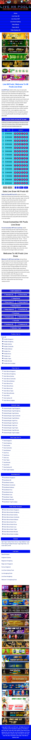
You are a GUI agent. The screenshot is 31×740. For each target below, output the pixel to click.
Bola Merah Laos (7, 494)
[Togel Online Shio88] (15, 714)
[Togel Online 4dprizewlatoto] (15, 644)
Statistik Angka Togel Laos (10, 425)
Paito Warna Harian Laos (9, 527)
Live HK (9, 545)
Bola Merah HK (7, 480)
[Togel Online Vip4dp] (15, 672)
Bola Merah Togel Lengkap (10, 502)
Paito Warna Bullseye (9, 381)
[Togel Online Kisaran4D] (15, 57)
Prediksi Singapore (8, 339)
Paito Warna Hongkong (9, 374)
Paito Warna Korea (8, 386)
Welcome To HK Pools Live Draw (10, 259)
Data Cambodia (7, 448)
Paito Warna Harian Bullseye (10, 519)
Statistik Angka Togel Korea (10, 423)
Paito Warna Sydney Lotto (11, 733)
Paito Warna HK (7, 728)
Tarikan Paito (10, 541)
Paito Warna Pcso (8, 383)
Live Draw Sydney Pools (8, 570)
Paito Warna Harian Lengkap (10, 534)
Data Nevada (6, 462)
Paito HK (4, 337)
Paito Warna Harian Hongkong (11, 512)
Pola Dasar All (23, 309)
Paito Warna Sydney (8, 376)
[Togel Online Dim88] (15, 43)
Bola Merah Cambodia (9, 485)
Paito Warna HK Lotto (23, 733)
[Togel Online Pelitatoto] (15, 71)
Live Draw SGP (15, 19)
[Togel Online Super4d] (15, 50)
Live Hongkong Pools (7, 573)
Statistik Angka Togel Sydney (11, 413)
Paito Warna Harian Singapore (11, 510)
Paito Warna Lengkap (9, 400)
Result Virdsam (6, 554)
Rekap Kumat (16, 298)
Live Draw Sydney (15, 21)
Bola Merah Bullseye (8, 487)
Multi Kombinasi (23, 317)
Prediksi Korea (7, 353)
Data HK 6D (6, 465)
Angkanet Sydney (6, 557)
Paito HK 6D (15, 27)
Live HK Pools (5, 90)
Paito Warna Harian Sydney (10, 514)
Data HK (6, 730)
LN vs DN (16, 320)
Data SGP (11, 730)
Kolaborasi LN (23, 324)
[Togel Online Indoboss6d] (15, 595)
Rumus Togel (18, 541)
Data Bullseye (7, 450)
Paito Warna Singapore (9, 371)
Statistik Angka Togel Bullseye (11, 418)
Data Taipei (6, 460)
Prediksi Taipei (7, 358)
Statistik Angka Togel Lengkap (11, 432)
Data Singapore (7, 440)
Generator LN (9, 294)
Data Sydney (6, 445)
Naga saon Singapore (7, 564)
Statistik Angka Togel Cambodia (11, 415)
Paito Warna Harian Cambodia (11, 517)
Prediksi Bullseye (7, 349)
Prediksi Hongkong (8, 341)
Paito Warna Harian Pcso (9, 522)
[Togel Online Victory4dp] (15, 602)
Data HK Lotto (6, 735)
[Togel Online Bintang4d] (15, 630)
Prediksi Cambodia (8, 346)
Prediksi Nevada (7, 361)
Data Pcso (6, 452)
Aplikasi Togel (25, 541)
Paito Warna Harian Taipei (10, 529)
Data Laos (6, 457)
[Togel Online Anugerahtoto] (15, 686)
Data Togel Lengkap (8, 469)
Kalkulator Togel (16, 328)
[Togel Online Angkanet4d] (15, 700)
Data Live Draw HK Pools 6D (9, 194)
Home (15, 13)
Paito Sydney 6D (15, 30)
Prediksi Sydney (7, 344)
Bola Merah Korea (8, 492)
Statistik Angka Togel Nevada (11, 430)
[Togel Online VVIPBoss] (15, 36)
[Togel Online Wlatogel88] (15, 637)
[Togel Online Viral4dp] (15, 78)
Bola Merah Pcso (7, 489)
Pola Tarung (5, 543)
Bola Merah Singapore (9, 477)
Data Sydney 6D (7, 467)
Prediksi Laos (6, 356)
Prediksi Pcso (6, 351)
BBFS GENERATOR (16, 291)
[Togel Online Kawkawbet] (15, 609)
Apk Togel (4, 541)
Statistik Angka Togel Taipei (10, 427)
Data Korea (6, 455)
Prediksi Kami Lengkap (9, 363)
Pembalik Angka (9, 317)
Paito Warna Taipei (8, 390)
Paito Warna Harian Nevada (10, 531)
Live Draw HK (15, 16)
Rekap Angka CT (9, 302)
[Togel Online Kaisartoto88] (15, 651)
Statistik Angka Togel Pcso (10, 420)
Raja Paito (23, 543)
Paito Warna (15, 24)
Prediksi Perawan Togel (14, 543)
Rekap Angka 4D (9, 309)
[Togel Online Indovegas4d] (15, 721)
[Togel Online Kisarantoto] (15, 64)
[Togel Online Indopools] (15, 707)
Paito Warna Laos (8, 388)
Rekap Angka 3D (23, 302)
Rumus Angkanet (6, 567)
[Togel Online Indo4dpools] (15, 658)
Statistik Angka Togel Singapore (11, 408)
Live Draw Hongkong (7, 576)
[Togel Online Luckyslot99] (15, 665)
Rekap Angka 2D (16, 305)
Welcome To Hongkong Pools (9, 579)
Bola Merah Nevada (8, 499)
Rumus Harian (23, 294)
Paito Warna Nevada (8, 393)
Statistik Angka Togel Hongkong (11, 411)
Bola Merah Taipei (8, 497)
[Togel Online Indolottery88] (15, 693)
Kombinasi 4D (9, 324)
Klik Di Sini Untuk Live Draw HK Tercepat (15, 119)
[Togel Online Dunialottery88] (15, 679)
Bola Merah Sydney (8, 482)
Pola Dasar (16, 313)
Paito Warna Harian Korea (10, 524)
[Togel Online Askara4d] (15, 623)
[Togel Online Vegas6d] (15, 616)
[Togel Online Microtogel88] (15, 588)
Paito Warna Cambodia (9, 378)
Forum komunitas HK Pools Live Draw (12, 227)
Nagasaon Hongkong (7, 560)
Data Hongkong (7, 443)
